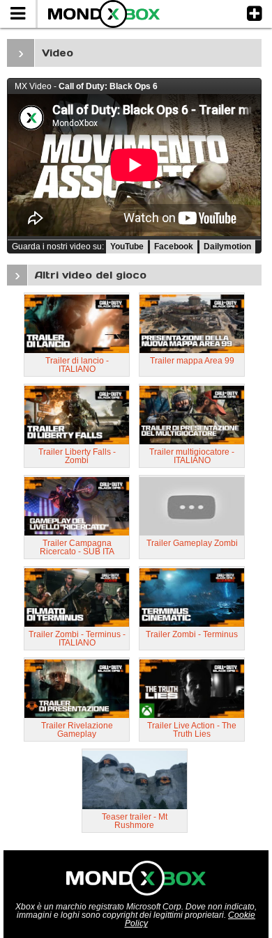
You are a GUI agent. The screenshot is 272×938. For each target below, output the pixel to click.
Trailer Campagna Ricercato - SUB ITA (77, 547)
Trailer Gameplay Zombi (192, 543)
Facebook (173, 246)
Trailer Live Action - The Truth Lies (191, 730)
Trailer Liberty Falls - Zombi (77, 456)
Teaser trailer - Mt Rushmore (134, 821)
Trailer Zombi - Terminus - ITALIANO (77, 639)
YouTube (127, 246)
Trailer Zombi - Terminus (192, 634)
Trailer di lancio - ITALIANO (77, 365)
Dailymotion (227, 246)
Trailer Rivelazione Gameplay (77, 730)
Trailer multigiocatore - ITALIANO (191, 456)
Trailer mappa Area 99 (192, 361)
